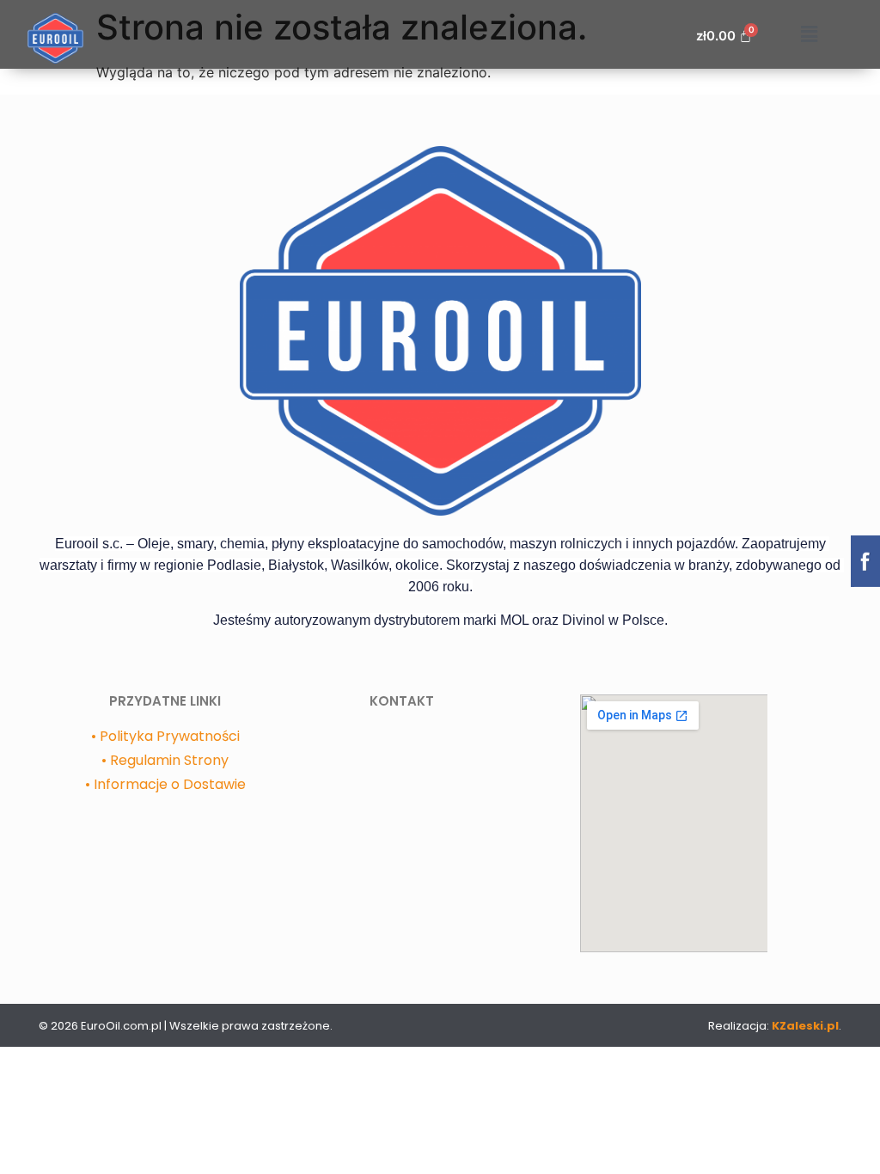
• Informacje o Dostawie (165, 784)
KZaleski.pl (804, 1026)
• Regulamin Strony (165, 760)
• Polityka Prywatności (165, 736)
